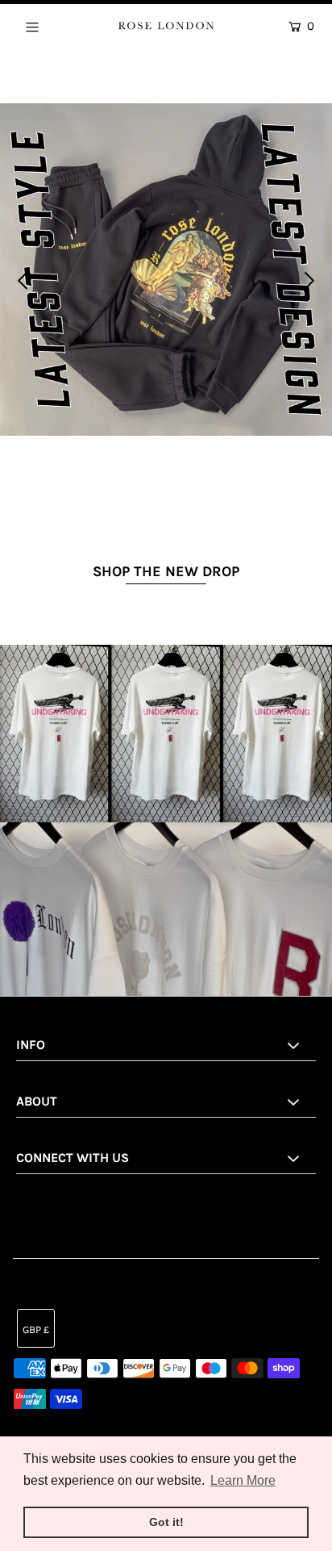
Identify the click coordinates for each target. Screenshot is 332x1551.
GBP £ (36, 1329)
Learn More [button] (243, 1480)
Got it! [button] (166, 1521)
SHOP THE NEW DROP (166, 571)
